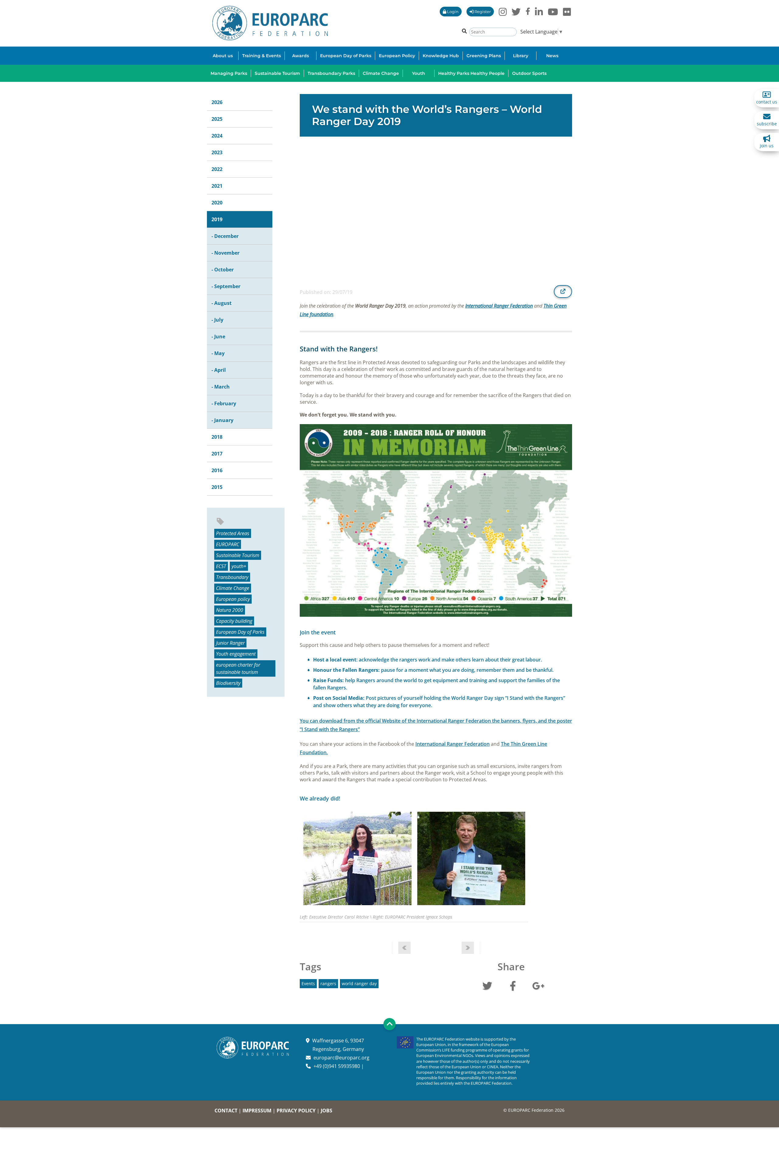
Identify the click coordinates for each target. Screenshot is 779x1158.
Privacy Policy (296, 1110)
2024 (216, 135)
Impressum (257, 1110)
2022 (216, 169)
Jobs (326, 1110)
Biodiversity (228, 683)
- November (225, 252)
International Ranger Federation (499, 305)
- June (218, 336)
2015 (216, 487)
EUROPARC (227, 544)
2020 (216, 202)
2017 (216, 453)
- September (225, 286)
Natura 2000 (229, 610)
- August (221, 303)
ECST (221, 566)
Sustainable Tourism (237, 555)
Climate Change (232, 588)
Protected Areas (232, 533)
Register (482, 11)
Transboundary (232, 577)
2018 (216, 437)
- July (217, 319)
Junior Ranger (230, 643)
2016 (216, 470)
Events (308, 983)
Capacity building (234, 621)
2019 (216, 219)
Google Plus (538, 985)
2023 (216, 152)
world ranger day (359, 983)
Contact (226, 1110)
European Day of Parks (240, 632)
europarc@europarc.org (341, 1057)
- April (218, 370)
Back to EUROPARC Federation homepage (270, 23)
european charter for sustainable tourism (238, 668)
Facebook (512, 985)
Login (452, 11)
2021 (216, 186)
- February (223, 403)
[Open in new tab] (563, 291)
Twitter (487, 985)
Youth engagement (236, 654)
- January (222, 420)
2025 (216, 119)
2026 (216, 102)
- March (220, 386)
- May (218, 353)
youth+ (239, 566)
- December (225, 236)
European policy (233, 599)
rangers (328, 983)
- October (222, 269)
